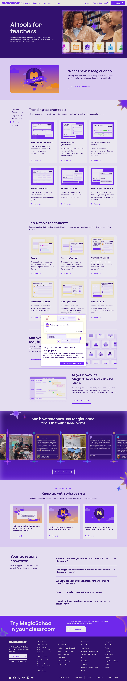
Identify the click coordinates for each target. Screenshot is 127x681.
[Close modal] (83, 316)
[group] (63, 356)
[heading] (62, 349)
